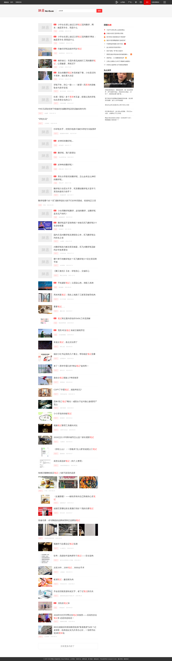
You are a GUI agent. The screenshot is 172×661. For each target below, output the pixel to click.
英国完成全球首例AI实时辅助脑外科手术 (118, 54)
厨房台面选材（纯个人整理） (69, 461)
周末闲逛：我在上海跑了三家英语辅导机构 (74, 294)
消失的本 (63, 603)
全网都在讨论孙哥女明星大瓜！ (116, 84)
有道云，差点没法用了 (66, 342)
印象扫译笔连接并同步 (69, 48)
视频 (55, 31)
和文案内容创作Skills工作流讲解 (74, 318)
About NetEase (65, 659)
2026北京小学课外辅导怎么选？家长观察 (74, 437)
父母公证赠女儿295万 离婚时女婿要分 (118, 61)
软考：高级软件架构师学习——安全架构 (73, 555)
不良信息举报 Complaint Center (108, 659)
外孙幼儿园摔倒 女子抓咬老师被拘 (117, 65)
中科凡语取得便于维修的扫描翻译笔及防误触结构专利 (62, 108)
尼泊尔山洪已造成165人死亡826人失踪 (117, 105)
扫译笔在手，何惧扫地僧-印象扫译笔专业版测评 (75, 129)
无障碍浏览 (19, 2)
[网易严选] (130, 2)
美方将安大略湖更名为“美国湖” (116, 37)
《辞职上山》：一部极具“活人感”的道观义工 (75, 449)
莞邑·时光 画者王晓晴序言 (71, 330)
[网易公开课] (123, 2)
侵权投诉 (126, 659)
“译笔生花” (43, 119)
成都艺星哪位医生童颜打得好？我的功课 (73, 508)
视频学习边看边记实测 (66, 543)
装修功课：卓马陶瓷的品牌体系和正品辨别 (59, 520)
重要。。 (60, 306)
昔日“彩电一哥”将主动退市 (115, 51)
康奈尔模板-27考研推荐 (66, 377)
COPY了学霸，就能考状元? (68, 389)
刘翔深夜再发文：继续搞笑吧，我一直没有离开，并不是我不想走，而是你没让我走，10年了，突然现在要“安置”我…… (119, 92)
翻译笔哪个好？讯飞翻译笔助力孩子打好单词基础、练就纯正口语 (67, 200)
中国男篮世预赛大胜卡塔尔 (115, 44)
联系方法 (78, 659)
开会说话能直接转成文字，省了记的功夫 (73, 591)
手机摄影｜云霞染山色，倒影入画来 (75, 282)
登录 (147, 2)
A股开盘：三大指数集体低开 (115, 58)
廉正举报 (120, 659)
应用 (11, 2)
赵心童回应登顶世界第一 (114, 47)
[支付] (136, 2)
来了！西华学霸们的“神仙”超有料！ (71, 365)
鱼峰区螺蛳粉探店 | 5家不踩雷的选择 (56, 472)
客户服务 (90, 659)
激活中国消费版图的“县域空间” (116, 40)
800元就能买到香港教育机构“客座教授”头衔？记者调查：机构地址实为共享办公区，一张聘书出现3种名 (75, 630)
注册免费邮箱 (155, 2)
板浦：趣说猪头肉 (64, 579)
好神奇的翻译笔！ (65, 164)
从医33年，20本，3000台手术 (69, 567)
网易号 (56, 91)
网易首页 (6, 2)
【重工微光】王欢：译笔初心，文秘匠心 (71, 271)
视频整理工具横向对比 (66, 425)
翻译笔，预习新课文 (66, 152)
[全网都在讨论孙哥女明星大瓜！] (119, 80)
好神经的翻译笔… (65, 140)
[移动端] (117, 2)
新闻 (40, 205)
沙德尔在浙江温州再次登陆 (115, 33)
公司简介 (72, 659)
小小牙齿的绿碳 (63, 413)
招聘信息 (84, 659)
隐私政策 (96, 659)
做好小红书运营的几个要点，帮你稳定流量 (74, 354)
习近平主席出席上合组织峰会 (116, 30)
